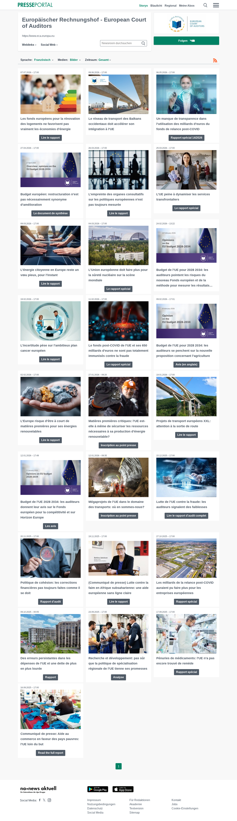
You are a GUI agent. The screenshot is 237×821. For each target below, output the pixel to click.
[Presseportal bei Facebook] (39, 800)
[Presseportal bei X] (43, 800)
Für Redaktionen (139, 800)
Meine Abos (186, 5)
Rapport (50, 677)
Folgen (183, 40)
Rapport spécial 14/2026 (186, 137)
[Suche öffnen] (205, 5)
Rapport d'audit (50, 601)
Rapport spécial (186, 601)
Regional (170, 5)
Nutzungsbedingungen (101, 804)
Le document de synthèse (50, 213)
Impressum (94, 800)
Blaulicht (156, 5)
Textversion (136, 808)
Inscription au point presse (118, 445)
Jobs (174, 804)
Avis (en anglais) (186, 364)
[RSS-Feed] (215, 60)
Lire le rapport (50, 137)
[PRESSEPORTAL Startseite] (35, 5)
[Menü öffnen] (216, 5)
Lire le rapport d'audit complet (186, 515)
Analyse (118, 677)
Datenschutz (95, 808)
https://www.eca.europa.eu (38, 35)
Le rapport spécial (186, 208)
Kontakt (176, 800)
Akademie (135, 804)
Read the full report (50, 752)
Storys (143, 5)
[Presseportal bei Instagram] (48, 799)
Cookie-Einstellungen (185, 808)
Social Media (95, 812)
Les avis (50, 526)
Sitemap (134, 812)
